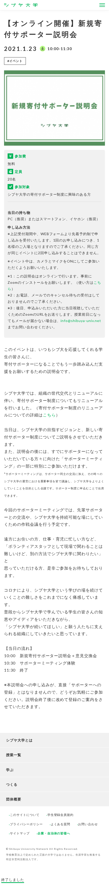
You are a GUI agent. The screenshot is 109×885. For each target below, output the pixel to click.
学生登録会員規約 (60, 815)
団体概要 (13, 799)
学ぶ (10, 770)
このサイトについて (25, 815)
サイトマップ (20, 833)
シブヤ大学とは (19, 740)
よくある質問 (60, 824)
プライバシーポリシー (26, 824)
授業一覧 (13, 755)
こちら (49, 414)
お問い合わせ (88, 824)
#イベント (15, 61)
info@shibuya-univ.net (81, 320)
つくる (11, 784)
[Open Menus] (102, 5)
